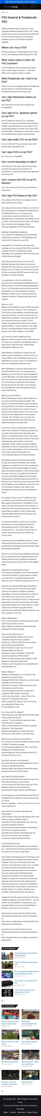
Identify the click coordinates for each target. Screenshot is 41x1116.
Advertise (21, 1112)
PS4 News (33, 1106)
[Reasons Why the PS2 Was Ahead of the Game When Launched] (7, 974)
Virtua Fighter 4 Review (30, 1042)
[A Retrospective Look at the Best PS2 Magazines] (7, 956)
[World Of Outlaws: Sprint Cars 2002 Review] (30, 1055)
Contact (13, 1112)
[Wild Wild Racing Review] (10, 1055)
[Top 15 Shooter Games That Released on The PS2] (7, 993)
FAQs (27, 29)
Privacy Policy (32, 1112)
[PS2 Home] (10, 6)
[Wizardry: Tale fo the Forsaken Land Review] (10, 1075)
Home (5, 12)
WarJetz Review (27, 1082)
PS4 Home (16, 1106)
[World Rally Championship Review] (30, 1014)
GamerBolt (20, 1109)
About (6, 1112)
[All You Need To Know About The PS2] (7, 983)
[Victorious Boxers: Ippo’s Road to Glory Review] (10, 1014)
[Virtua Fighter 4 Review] (30, 1034)
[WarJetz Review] (30, 1075)
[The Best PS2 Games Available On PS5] (7, 965)
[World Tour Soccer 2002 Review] (10, 1034)
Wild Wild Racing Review (10, 1062)
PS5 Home (24, 1106)
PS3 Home (7, 1106)
